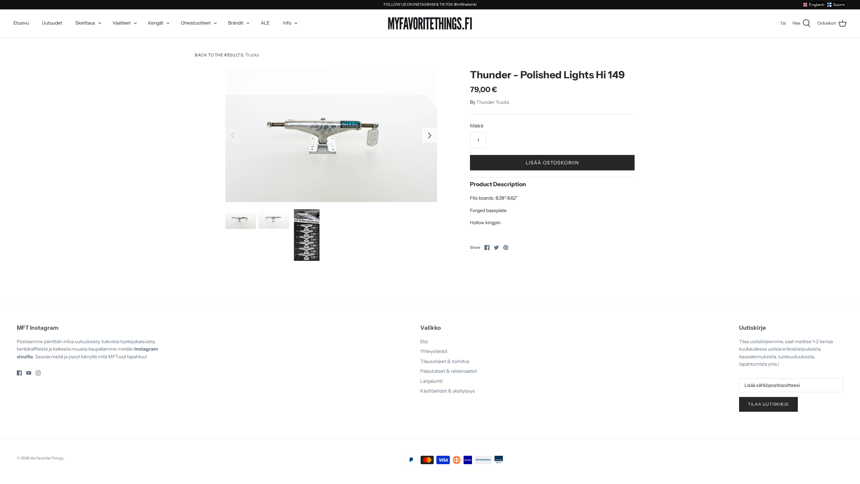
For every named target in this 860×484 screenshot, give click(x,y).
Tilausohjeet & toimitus (444, 361)
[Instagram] (38, 372)
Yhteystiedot (433, 351)
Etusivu (21, 23)
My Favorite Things (46, 458)
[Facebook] (19, 372)
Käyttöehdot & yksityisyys (447, 391)
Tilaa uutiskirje (768, 404)
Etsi (424, 341)
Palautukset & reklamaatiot (448, 371)
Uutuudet (52, 23)
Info (287, 23)
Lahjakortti (431, 381)
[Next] (429, 135)
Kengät (155, 23)
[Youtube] (28, 372)
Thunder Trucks (492, 102)
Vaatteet (122, 23)
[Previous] (232, 135)
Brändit (235, 23)
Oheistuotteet (196, 23)
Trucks (252, 55)
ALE (265, 23)
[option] (331, 135)
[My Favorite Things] (430, 23)
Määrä (476, 126)
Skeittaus (85, 23)
